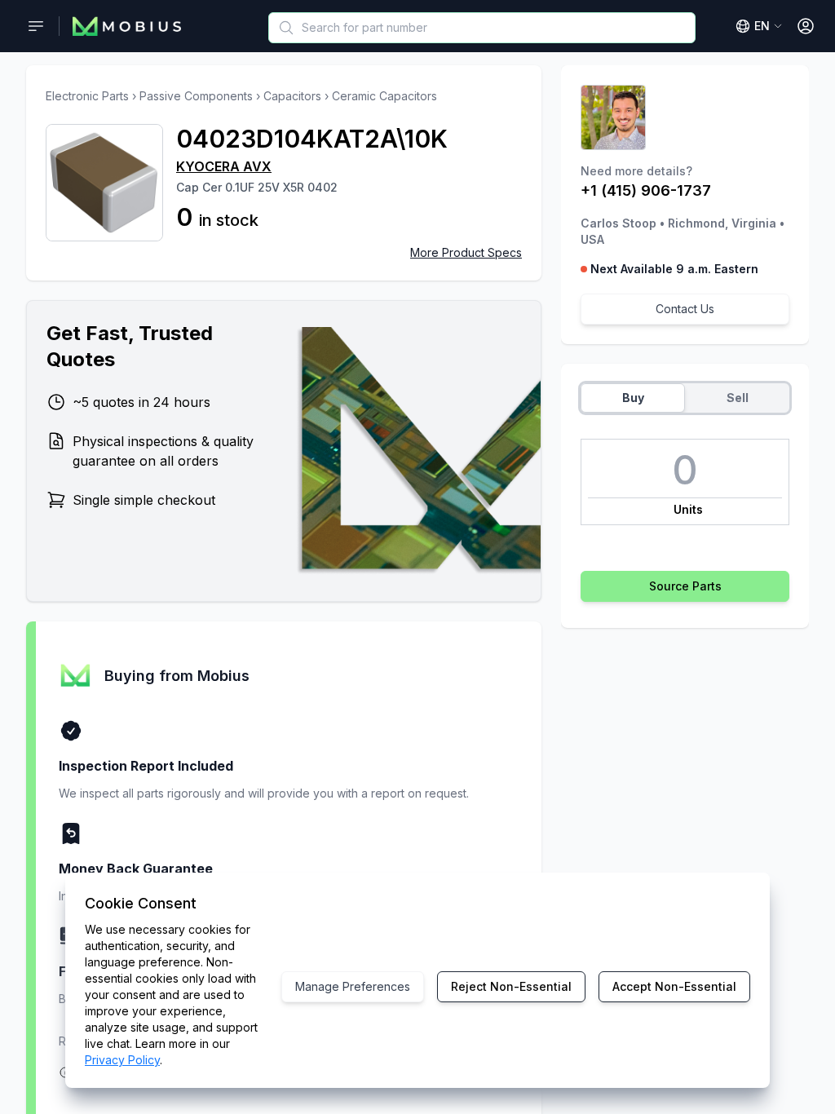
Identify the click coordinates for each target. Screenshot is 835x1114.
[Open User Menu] (805, 26)
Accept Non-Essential (674, 986)
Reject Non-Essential (511, 986)
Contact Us (685, 309)
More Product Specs (466, 252)
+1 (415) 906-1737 (646, 190)
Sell (738, 397)
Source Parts (685, 586)
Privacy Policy (122, 1060)
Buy (633, 397)
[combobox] (482, 27)
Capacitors (292, 96)
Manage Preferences (352, 986)
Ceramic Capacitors (384, 96)
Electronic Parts (87, 96)
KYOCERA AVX (224, 166)
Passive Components (196, 96)
